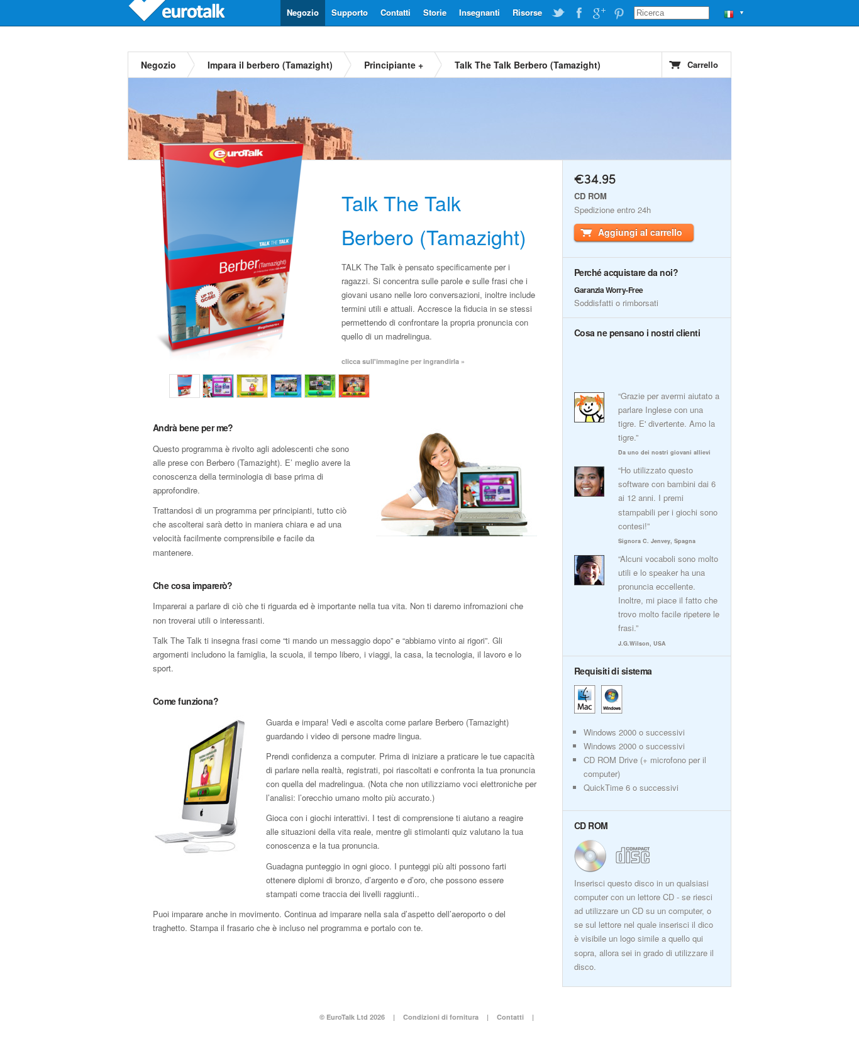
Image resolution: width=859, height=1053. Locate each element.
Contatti (395, 12)
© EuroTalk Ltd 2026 (352, 1017)
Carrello (702, 64)
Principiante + (393, 64)
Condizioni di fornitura (441, 1017)
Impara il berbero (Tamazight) (270, 64)
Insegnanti (479, 12)
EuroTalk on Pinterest (619, 13)
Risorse (527, 12)
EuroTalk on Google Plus (599, 13)
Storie (434, 12)
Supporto (349, 12)
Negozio (303, 12)
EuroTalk (178, 12)
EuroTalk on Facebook (578, 13)
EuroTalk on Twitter (558, 13)
